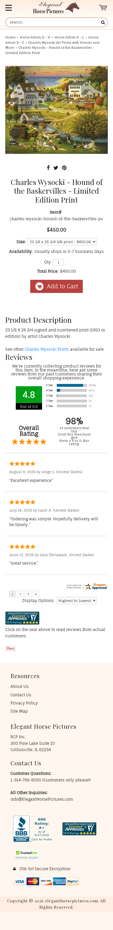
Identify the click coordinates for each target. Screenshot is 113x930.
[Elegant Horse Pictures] (56, 7)
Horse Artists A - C (69, 37)
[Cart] (103, 8)
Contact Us (21, 694)
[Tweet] (55, 167)
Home (10, 37)
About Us (20, 686)
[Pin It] (64, 167)
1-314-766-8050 (26, 779)
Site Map (19, 711)
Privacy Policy (24, 703)
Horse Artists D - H (35, 37)
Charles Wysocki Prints (47, 349)
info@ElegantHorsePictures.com (42, 799)
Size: (21, 241)
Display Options (38, 600)
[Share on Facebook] (48, 167)
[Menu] (13, 8)
